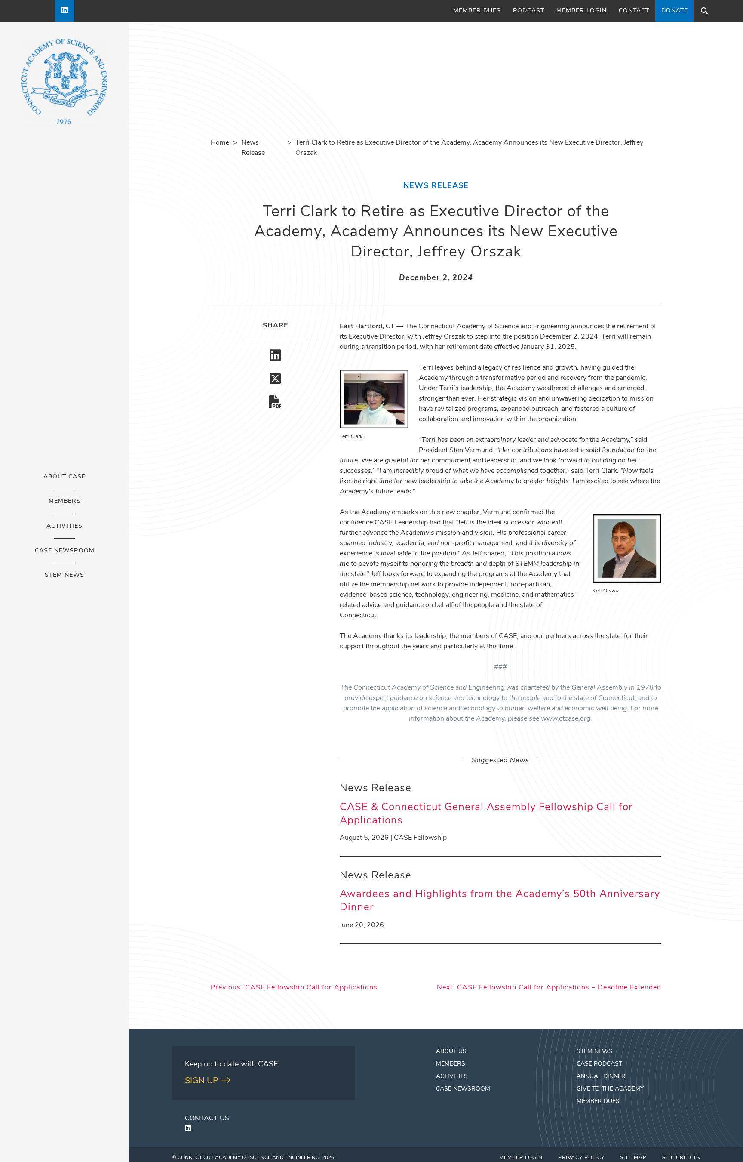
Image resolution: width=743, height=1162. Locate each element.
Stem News (64, 576)
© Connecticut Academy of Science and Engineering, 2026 (253, 1157)
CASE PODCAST (599, 1064)
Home (220, 142)
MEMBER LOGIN (521, 1157)
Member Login (581, 11)
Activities (64, 526)
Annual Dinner (601, 1076)
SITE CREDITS (681, 1157)
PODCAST (528, 11)
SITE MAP (633, 1157)
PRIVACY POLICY (581, 1157)
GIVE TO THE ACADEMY (610, 1089)
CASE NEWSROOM (463, 1089)
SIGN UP (203, 1081)
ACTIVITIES (452, 1076)
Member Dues (477, 11)
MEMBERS (450, 1064)
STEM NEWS (594, 1051)
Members (65, 502)
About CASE (64, 477)
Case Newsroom (65, 551)
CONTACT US (207, 1118)
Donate (674, 11)
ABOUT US (451, 1051)
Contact (634, 11)
